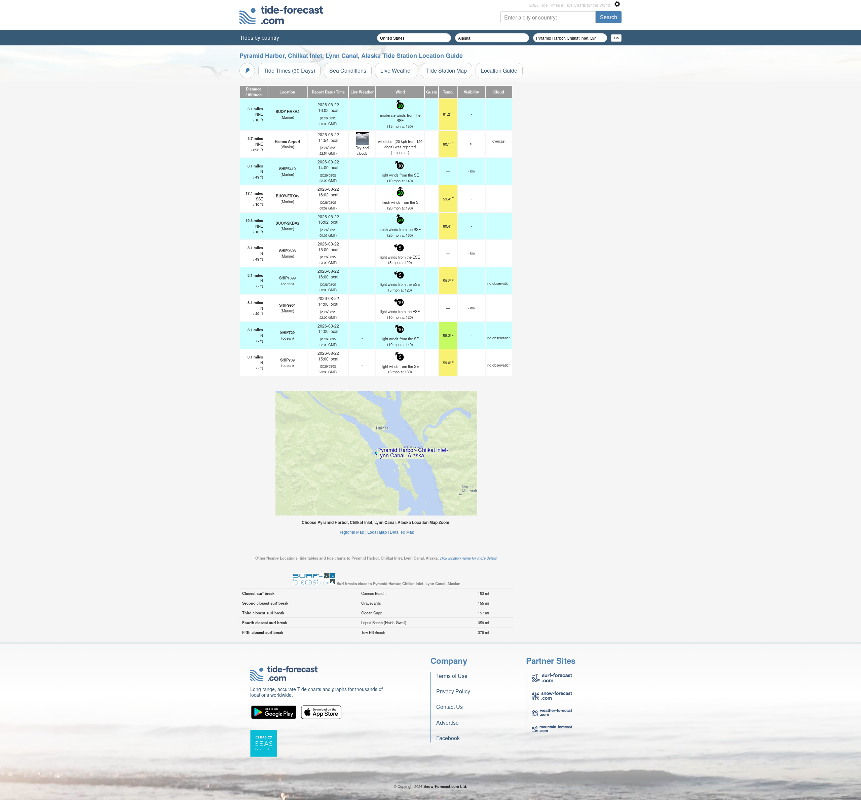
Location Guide (499, 70)
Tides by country (259, 37)
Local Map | (378, 532)
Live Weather (396, 70)
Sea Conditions (347, 70)
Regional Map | (352, 532)
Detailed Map (402, 532)
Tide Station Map (446, 70)
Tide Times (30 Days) (289, 70)
